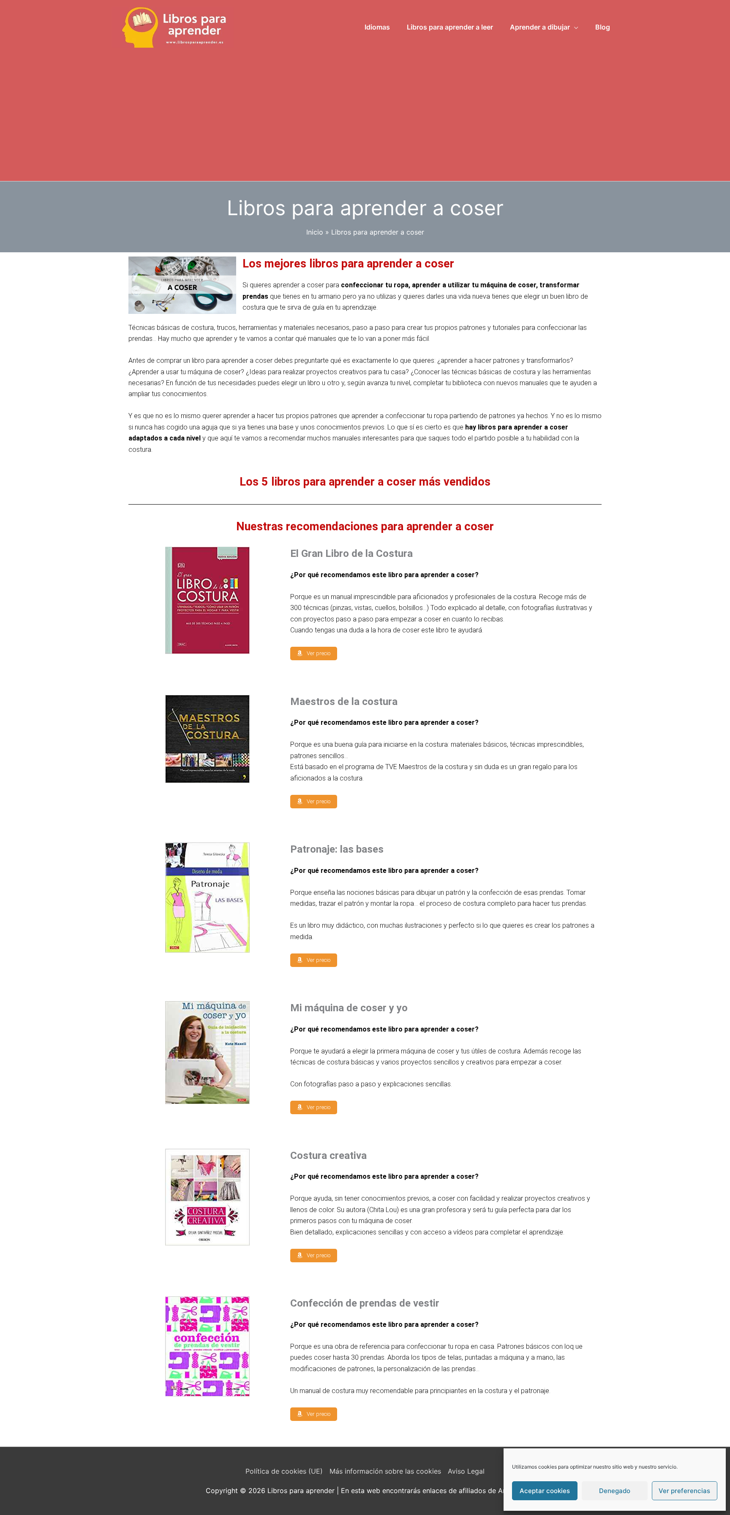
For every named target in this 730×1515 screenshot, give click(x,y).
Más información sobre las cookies (385, 1471)
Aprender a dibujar (540, 27)
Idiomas (377, 27)
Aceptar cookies (545, 1491)
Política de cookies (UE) (284, 1471)
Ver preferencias (684, 1491)
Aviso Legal (466, 1471)
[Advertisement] (365, 111)
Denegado (614, 1491)
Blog (602, 27)
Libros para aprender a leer (450, 27)
